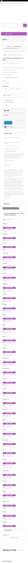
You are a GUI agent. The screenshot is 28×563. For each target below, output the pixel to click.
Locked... (5, 388)
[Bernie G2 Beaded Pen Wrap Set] (9, 406)
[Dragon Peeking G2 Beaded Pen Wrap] (9, 477)
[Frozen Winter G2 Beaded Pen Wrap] (9, 290)
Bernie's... (5, 429)
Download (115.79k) (14, 537)
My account (7, 561)
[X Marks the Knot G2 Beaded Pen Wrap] (9, 354)
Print (6, 104)
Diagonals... (5, 283)
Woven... (5, 314)
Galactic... (5, 459)
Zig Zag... (5, 348)
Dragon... (5, 481)
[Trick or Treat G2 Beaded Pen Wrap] (9, 270)
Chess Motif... (6, 470)
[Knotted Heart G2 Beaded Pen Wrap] (9, 301)
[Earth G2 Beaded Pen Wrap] (9, 220)
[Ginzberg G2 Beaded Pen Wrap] (9, 365)
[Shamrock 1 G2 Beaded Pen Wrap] (9, 498)
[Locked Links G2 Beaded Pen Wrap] (9, 385)
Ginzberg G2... (6, 368)
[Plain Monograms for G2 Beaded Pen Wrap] (9, 321)
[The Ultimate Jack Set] (9, 446)
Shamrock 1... (6, 501)
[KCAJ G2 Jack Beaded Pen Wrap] (9, 375)
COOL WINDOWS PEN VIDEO (10, 77)
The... (4, 449)
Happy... (5, 511)
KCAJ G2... (5, 378)
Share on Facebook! (8, 102)
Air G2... (5, 243)
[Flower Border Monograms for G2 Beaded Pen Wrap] (9, 332)
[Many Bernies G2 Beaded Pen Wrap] (9, 416)
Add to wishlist (10, 127)
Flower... (5, 336)
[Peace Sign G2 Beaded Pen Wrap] (12, 54)
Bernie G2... (5, 409)
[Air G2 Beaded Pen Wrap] (9, 240)
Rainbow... (5, 263)
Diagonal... (5, 522)
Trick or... (5, 273)
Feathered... (5, 234)
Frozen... (5, 294)
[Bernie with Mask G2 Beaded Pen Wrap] (9, 436)
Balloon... (5, 491)
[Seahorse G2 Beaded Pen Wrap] (9, 395)
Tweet (5, 89)
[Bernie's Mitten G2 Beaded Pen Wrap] (9, 426)
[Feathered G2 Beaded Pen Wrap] (9, 230)
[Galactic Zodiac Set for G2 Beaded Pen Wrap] (9, 456)
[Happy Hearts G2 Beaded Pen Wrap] (9, 508)
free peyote (6, 535)
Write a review (6, 95)
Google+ (18, 89)
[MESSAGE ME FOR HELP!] (14, 0)
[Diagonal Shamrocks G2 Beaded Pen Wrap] (9, 518)
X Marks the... (6, 358)
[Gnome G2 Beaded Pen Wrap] (9, 249)
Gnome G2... (6, 253)
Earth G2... (5, 223)
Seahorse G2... (6, 399)
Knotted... (5, 304)
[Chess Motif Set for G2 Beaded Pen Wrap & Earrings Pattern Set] (9, 466)
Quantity (6, 115)
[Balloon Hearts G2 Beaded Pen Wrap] (9, 488)
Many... (4, 419)
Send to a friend (9, 100)
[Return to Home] (4, 46)
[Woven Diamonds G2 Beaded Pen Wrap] (9, 311)
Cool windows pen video (10, 151)
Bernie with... (6, 440)
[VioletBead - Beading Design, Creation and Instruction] (14, 11)
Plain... (4, 324)
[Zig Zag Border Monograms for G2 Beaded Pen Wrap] (9, 343)
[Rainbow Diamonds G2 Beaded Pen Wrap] (9, 260)
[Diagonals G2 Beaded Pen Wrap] (9, 280)
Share (11, 89)
